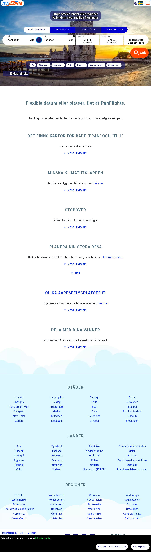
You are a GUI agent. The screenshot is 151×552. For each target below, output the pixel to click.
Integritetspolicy (43, 538)
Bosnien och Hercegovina (132, 469)
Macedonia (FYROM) (94, 469)
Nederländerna (94, 450)
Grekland (94, 455)
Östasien (94, 494)
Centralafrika (132, 518)
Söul (94, 406)
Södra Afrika (94, 513)
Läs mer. (98, 183)
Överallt (18, 494)
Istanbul (132, 406)
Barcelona (94, 416)
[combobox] (20, 40)
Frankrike (94, 446)
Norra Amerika (56, 494)
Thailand (57, 450)
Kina (18, 446)
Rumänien (57, 464)
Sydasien (132, 504)
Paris (94, 402)
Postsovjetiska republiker (19, 508)
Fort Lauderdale (132, 411)
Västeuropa (132, 494)
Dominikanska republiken (132, 460)
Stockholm (132, 420)
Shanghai (19, 402)
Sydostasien (94, 499)
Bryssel (94, 420)
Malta (19, 469)
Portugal (19, 455)
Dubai (132, 397)
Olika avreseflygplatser (75, 293)
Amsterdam (57, 406)
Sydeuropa (19, 504)
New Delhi (19, 416)
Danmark (56, 460)
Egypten (19, 460)
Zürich (19, 420)
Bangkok (19, 411)
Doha (94, 411)
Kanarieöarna (19, 518)
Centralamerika (132, 513)
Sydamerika (94, 504)
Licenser (32, 533)
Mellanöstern (56, 499)
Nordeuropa (57, 504)
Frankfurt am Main (18, 406)
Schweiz (57, 455)
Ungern (94, 464)
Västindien (94, 508)
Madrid (57, 411)
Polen (94, 460)
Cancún (132, 416)
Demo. (119, 257)
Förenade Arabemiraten (132, 446)
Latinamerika (19, 499)
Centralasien (94, 518)
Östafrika (56, 513)
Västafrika (57, 518)
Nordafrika (19, 513)
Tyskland (56, 446)
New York (132, 402)
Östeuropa (132, 508)
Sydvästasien (132, 499)
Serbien (56, 469)
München (56, 416)
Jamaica (132, 464)
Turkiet (19, 450)
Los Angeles (56, 397)
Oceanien (56, 508)
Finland (19, 464)
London (19, 397)
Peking (57, 402)
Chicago (94, 397)
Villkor (22, 533)
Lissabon (56, 420)
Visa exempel (77, 153)
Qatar (132, 450)
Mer (77, 273)
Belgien (132, 455)
